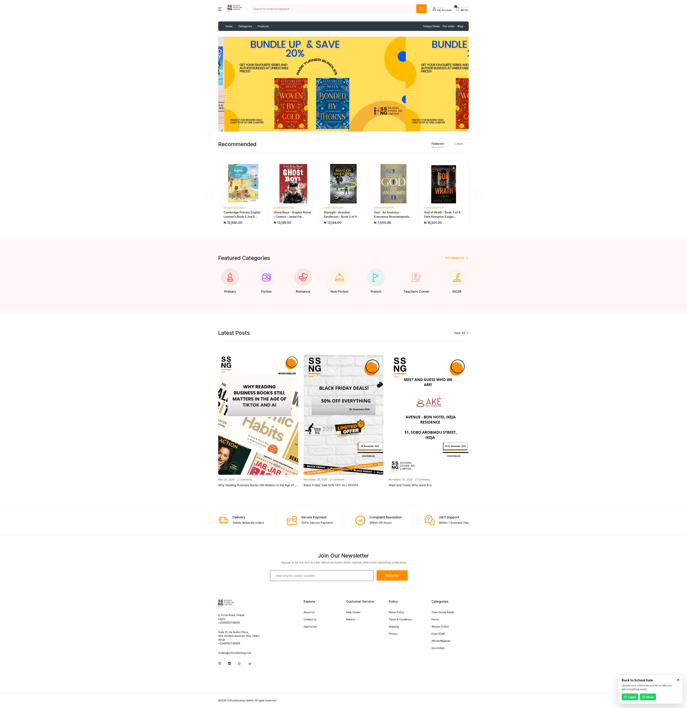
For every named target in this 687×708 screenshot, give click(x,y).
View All (460, 333)
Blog (460, 26)
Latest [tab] (459, 143)
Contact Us (310, 619)
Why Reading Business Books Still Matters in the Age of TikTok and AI (266, 485)
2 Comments (244, 479)
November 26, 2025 (315, 479)
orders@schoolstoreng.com (234, 652)
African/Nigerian (441, 640)
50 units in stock (234, 207)
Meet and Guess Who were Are (410, 485)
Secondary (438, 648)
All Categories (454, 258)
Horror (435, 619)
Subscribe (392, 575)
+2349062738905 (229, 622)
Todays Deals (431, 26)
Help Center (353, 612)
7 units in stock (434, 207)
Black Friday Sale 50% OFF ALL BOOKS (331, 485)
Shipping (394, 626)
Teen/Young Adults (443, 612)
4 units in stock (284, 207)
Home (229, 26)
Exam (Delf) (438, 633)
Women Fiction (440, 626)
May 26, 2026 (226, 479)
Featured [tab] (438, 143)
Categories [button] (245, 26)
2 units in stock (334, 207)
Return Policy (396, 612)
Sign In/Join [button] (310, 626)
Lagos (632, 697)
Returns (350, 619)
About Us (309, 612)
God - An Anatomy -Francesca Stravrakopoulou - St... (393, 217)
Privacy (393, 633)
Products (263, 26)
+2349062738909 (229, 643)
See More (246, 86)
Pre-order (449, 26)
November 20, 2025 (400, 479)
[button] (220, 9)
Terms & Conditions (400, 619)
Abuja (650, 697)
